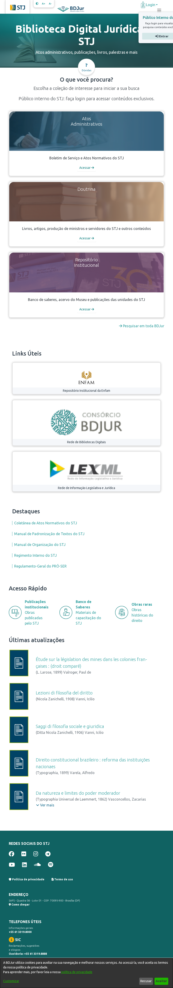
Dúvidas (86, 67)
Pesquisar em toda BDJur (143, 326)
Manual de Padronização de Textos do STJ (49, 534)
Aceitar (161, 981)
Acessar (85, 167)
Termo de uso (63, 879)
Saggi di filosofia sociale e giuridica (70, 726)
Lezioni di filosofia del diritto (64, 692)
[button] (45, 805)
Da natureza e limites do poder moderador (78, 793)
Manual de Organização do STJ (40, 545)
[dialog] (86, 973)
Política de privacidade (27, 879)
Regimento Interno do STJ (35, 555)
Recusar (146, 981)
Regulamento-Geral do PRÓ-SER (40, 566)
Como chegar (20, 904)
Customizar (11, 981)
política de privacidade (76, 972)
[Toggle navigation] (159, 10)
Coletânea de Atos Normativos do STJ (45, 523)
